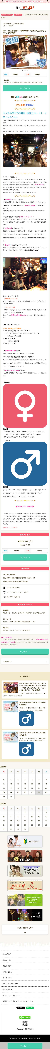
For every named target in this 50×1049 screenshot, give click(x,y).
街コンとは (7, 960)
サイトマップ (7, 977)
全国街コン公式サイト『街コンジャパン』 (18, 1001)
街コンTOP (7, 954)
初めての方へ (7, 966)
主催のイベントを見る (10, 527)
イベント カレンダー (10, 983)
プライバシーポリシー (11, 995)
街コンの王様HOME (7, 14)
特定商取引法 (7, 989)
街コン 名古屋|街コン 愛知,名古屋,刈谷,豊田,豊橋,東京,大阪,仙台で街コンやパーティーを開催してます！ (25, 8)
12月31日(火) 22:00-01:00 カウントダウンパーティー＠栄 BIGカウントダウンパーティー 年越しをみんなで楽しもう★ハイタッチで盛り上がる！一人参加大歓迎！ (32, 686)
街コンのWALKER (21, 1038)
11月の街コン (18, 14)
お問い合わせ (7, 972)
